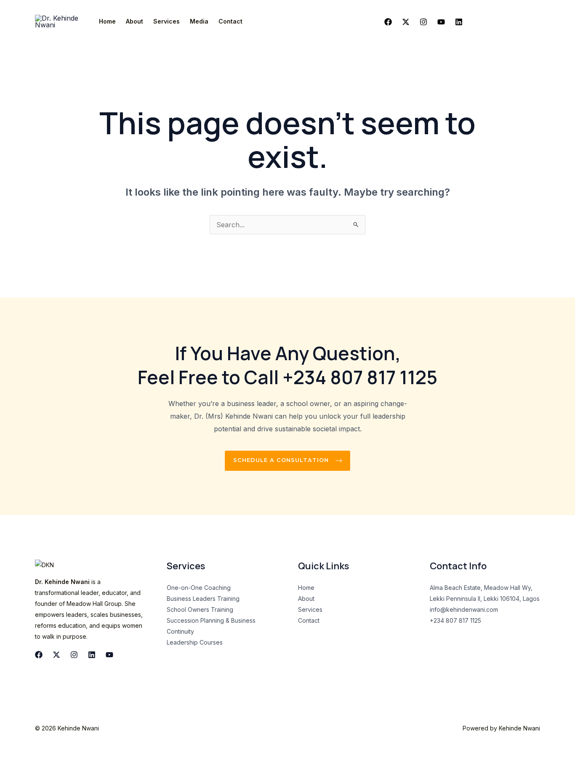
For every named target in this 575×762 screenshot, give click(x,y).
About (134, 21)
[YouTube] (109, 654)
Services (166, 21)
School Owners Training (200, 609)
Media (199, 21)
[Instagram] (423, 22)
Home (107, 21)
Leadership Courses (195, 642)
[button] (505, 21)
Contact (230, 21)
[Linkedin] (459, 22)
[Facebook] (388, 22)
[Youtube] (441, 22)
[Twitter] (406, 22)
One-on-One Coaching (199, 587)
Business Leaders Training (203, 598)
